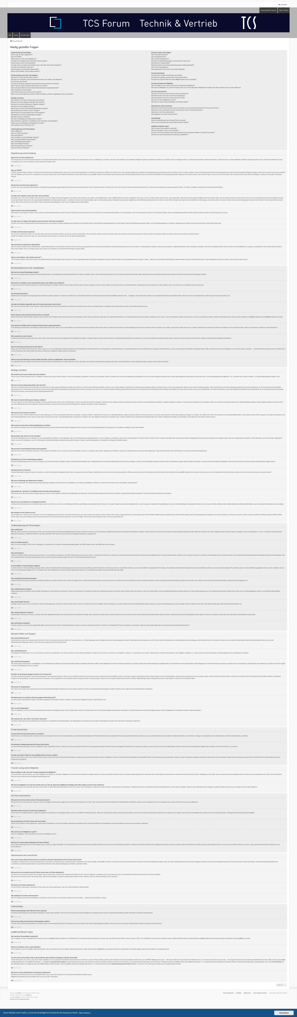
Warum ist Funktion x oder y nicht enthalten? (165, 130)
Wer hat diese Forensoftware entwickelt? (164, 128)
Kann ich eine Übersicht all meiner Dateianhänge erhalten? (170, 122)
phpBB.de (268, 317)
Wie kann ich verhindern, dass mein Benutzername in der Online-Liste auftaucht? (36, 79)
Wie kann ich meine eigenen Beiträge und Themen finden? (169, 102)
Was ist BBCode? (16, 131)
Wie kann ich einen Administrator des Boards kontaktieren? (169, 134)
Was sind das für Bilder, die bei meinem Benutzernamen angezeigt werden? (35, 88)
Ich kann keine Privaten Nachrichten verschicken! (166, 75)
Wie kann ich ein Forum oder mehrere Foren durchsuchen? (170, 93)
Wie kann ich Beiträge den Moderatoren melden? (26, 119)
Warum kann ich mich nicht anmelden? (23, 63)
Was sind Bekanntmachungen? (21, 141)
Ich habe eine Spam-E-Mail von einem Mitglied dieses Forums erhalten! (173, 79)
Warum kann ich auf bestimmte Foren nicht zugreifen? (28, 112)
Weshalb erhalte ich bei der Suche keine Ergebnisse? (168, 96)
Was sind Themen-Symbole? (20, 148)
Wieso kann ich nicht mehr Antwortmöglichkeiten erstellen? (29, 108)
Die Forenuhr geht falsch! (19, 81)
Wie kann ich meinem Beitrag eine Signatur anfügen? (28, 104)
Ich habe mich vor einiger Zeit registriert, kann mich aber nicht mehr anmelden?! (36, 65)
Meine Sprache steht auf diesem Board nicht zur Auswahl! (29, 86)
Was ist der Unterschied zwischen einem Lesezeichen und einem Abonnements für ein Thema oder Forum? (185, 108)
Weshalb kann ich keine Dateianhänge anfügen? (26, 115)
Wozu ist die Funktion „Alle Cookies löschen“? (25, 71)
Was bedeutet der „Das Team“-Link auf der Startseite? (168, 69)
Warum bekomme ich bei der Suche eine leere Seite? (168, 98)
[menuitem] (25, 35)
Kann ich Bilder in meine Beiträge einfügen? (25, 137)
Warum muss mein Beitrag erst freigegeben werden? (27, 123)
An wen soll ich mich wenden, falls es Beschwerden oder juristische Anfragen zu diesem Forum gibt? (183, 132)
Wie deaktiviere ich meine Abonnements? (164, 114)
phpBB (18, 993)
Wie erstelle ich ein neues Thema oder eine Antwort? (27, 100)
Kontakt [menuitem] (238, 993)
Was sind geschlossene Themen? (21, 146)
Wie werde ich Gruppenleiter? (160, 63)
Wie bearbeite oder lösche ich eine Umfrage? (25, 110)
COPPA (114, 198)
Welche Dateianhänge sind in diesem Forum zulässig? (168, 120)
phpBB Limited (254, 317)
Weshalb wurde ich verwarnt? (20, 117)
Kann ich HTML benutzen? (19, 133)
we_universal (16, 997)
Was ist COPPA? (16, 57)
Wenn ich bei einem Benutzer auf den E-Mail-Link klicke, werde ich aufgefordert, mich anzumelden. (42, 94)
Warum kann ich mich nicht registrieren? (23, 59)
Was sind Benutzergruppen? (160, 59)
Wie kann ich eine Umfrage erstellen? (23, 106)
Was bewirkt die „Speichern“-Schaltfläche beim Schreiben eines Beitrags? (34, 121)
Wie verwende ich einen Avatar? (21, 90)
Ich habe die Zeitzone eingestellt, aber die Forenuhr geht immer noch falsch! (35, 83)
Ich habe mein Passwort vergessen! (22, 67)
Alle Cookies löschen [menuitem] (260, 993)
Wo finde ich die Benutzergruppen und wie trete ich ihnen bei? (170, 61)
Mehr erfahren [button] (84, 1013)
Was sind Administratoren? (159, 55)
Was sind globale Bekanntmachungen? (23, 139)
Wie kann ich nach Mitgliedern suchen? (163, 100)
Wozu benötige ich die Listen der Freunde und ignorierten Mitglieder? (173, 85)
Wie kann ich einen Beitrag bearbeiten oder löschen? (28, 102)
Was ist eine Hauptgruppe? (159, 67)
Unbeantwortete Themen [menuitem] (268, 10)
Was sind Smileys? (17, 135)
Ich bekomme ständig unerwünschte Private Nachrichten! (169, 77)
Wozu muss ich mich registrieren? (21, 55)
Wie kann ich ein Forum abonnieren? (163, 112)
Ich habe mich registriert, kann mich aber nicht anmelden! (29, 61)
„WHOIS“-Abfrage (151, 960)
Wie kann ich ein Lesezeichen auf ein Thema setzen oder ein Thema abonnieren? (177, 110)
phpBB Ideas (101, 949)
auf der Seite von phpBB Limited (199, 938)
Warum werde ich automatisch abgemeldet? (25, 69)
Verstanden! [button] (284, 1013)
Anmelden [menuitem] (284, 4)
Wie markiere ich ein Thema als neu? (23, 125)
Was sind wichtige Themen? (20, 143)
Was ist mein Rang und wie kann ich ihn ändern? (26, 92)
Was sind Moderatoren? (158, 57)
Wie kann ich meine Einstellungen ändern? (24, 77)
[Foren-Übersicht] (148, 23)
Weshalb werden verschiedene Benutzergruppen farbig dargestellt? (172, 65)
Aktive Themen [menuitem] (283, 10)
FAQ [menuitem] (10, 35)
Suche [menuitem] (16, 35)
